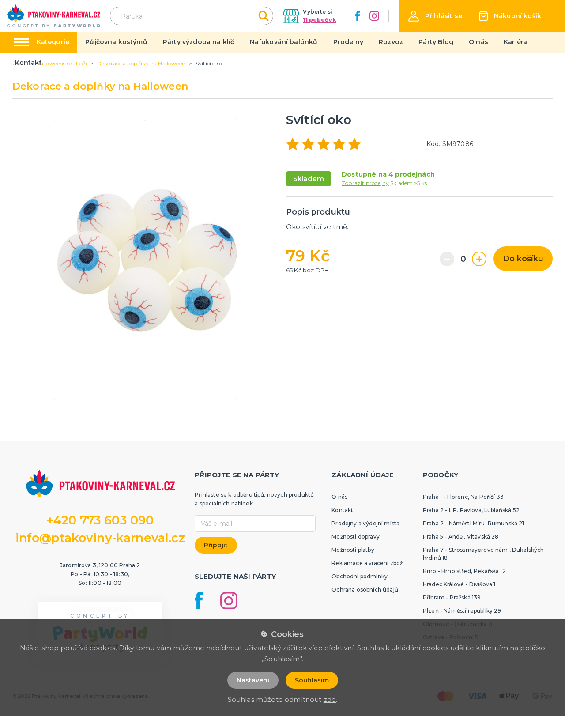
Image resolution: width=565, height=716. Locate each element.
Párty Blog (435, 42)
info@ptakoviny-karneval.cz (100, 538)
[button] (435, 16)
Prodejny (348, 42)
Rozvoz (391, 42)
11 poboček (319, 19)
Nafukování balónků (284, 42)
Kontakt (28, 63)
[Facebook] (357, 15)
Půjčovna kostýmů (116, 42)
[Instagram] (374, 15)
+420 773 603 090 (100, 520)
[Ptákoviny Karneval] (53, 15)
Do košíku (523, 259)
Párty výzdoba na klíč (198, 42)
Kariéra (515, 42)
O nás (478, 42)
